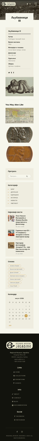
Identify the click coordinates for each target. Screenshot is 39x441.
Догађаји (14, 192)
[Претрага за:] (19, 176)
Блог (12, 189)
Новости (14, 200)
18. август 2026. (20, 226)
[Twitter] (9, 72)
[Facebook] (13, 72)
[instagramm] (22, 432)
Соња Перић (13, 286)
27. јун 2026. (19, 254)
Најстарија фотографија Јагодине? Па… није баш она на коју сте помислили (23, 247)
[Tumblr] (11, 72)
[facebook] (17, 432)
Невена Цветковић (15, 279)
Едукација (15, 195)
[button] (29, 4)
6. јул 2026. (19, 239)
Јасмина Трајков (14, 266)
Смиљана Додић (14, 282)
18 (13, 316)
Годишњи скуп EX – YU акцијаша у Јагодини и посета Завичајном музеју (23, 234)
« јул (9, 325)
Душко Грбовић (14, 272)
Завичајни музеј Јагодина (17, 276)
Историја (14, 198)
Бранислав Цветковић (16, 269)
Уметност (14, 203)
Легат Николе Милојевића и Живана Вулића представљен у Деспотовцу (21, 220)
